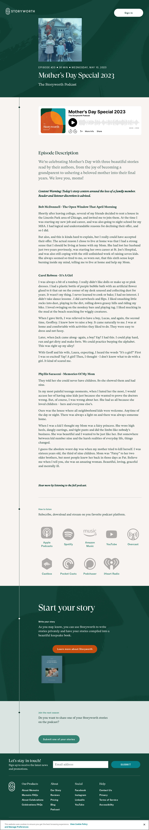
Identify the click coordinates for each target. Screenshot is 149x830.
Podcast (55, 809)
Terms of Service (108, 799)
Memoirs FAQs (30, 795)
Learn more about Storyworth (75, 649)
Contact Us (105, 790)
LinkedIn (80, 799)
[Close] (144, 824)
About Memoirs (30, 790)
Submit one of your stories (59, 739)
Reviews (55, 795)
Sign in (129, 12)
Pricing (54, 799)
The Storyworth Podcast (57, 84)
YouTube (79, 804)
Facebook (80, 790)
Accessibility (106, 804)
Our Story (55, 790)
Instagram (80, 795)
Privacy (103, 795)
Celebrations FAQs (32, 804)
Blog (52, 804)
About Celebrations (33, 799)
